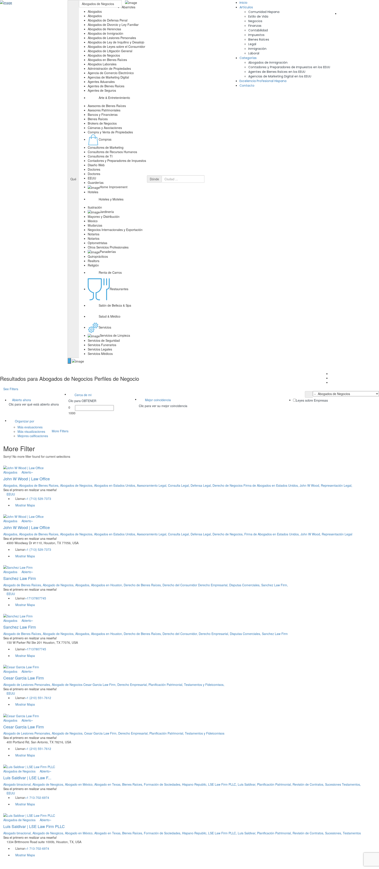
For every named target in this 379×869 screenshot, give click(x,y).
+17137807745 (35, 598)
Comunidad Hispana (263, 12)
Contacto (247, 85)
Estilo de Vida (258, 16)
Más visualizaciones (31, 431)
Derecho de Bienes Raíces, (143, 585)
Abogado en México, (79, 784)
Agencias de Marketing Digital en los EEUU (279, 76)
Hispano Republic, (195, 784)
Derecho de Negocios (228, 485)
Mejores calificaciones (33, 436)
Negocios (255, 21)
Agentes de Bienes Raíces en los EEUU (276, 72)
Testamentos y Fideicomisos (204, 733)
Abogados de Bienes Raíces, (39, 485)
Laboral (253, 53)
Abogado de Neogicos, (48, 784)
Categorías (248, 58)
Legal (252, 44)
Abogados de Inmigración (268, 62)
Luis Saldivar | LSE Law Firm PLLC (34, 826)
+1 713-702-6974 (37, 797)
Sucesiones (333, 784)
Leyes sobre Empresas (312, 400)
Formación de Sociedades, (163, 784)
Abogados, (11, 485)
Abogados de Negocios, (77, 485)
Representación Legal (337, 534)
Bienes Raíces (258, 39)
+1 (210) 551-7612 (38, 698)
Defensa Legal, (202, 485)
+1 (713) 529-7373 (38, 498)
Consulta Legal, (179, 485)
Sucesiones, (334, 833)
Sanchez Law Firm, (274, 585)
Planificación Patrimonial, (166, 684)
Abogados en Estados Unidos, (115, 485)
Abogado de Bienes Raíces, (23, 585)
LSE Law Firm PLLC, (223, 784)
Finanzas (254, 25)
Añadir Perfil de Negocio (358, 13)
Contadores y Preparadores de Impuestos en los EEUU (289, 67)
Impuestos (256, 35)
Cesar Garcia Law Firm (23, 678)
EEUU (11, 494)
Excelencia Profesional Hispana (263, 81)
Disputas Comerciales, (245, 585)
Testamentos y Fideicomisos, (204, 684)
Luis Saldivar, (247, 784)
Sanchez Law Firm (19, 578)
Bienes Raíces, (133, 784)
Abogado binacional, (17, 784)
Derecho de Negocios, (228, 534)
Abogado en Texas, (108, 784)
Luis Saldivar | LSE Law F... (27, 777)
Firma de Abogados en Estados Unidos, (271, 485)
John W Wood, (310, 485)
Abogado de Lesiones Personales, (27, 684)
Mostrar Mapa (24, 505)
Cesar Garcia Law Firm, (100, 684)
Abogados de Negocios (19, 771)
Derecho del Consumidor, (181, 633)
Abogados (10, 472)
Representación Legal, (336, 485)
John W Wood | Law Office (26, 478)
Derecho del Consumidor (180, 585)
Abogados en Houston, (107, 585)
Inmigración (257, 48)
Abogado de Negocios (67, 684)
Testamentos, (351, 784)
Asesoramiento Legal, (152, 485)
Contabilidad (258, 30)
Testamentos (352, 833)
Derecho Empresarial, (213, 585)
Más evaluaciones (30, 427)
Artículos (246, 7)
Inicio (243, 2)
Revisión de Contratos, (309, 784)
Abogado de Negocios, (59, 585)
